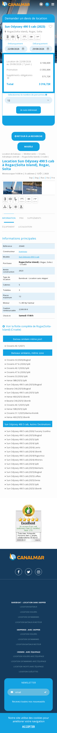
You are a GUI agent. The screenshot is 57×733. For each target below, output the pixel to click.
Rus (42, 177)
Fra (53, 177)
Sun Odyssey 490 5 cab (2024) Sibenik (23, 451)
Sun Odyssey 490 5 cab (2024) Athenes (24, 459)
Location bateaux (28, 607)
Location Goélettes (28, 671)
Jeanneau (23, 251)
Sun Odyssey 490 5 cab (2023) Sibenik (23, 488)
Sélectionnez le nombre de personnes (26, 95)
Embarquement (15, 43)
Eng (37, 177)
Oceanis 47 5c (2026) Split (18, 364)
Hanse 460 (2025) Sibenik (18, 396)
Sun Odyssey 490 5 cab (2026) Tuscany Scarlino (28, 431)
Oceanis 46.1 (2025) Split (17, 404)
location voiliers (28, 634)
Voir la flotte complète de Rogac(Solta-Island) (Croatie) (26, 328)
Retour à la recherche (29, 136)
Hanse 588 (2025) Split (16, 380)
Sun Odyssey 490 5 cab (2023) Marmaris (24, 468)
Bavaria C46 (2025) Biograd (18, 388)
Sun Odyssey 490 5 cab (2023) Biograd (24, 472)
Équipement (8, 226)
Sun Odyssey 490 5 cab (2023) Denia (23, 480)
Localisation (25, 226)
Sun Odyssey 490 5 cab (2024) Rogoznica (25, 455)
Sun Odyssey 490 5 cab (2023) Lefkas (23, 476)
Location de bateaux (11, 154)
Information (9, 218)
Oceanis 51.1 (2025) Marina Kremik (22, 413)
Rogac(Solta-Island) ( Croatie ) (35, 156)
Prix (21, 218)
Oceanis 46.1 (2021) (15, 345)
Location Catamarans (28, 617)
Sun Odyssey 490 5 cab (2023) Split (22, 484)
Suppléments (34, 218)
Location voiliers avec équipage (28, 656)
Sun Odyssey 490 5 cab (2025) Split (22, 392)
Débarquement (40, 43)
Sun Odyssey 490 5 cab (29, 257)
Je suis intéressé (28, 110)
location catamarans (28, 639)
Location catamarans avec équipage (28, 661)
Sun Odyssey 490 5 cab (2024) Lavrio (23, 447)
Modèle (28, 146)
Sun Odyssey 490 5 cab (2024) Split (22, 443)
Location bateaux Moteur (28, 644)
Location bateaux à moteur (28, 622)
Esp (31, 177)
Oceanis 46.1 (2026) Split (17, 368)
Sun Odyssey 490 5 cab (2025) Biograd (24, 384)
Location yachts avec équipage (28, 666)
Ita (47, 177)
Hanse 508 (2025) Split (16, 409)
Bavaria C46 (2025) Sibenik (18, 400)
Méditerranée (30, 154)
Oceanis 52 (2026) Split (17, 376)
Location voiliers (28, 612)
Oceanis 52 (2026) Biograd (18, 359)
